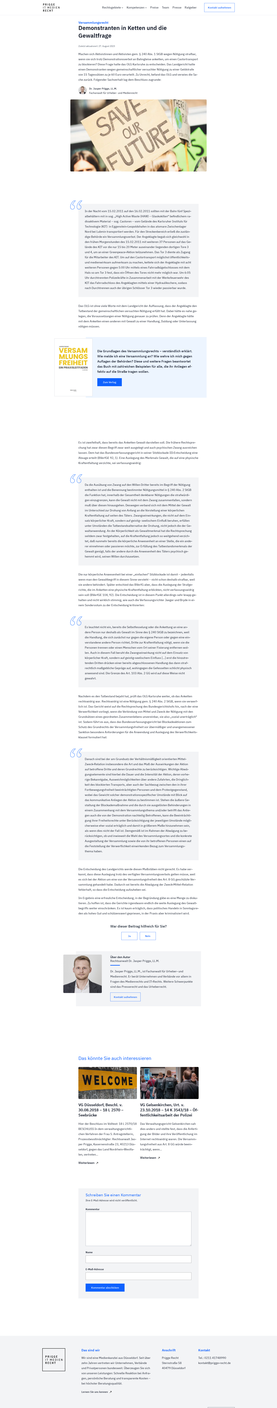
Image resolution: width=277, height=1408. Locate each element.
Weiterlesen (86, 1163)
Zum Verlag (109, 382)
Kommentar (93, 1209)
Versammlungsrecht (93, 22)
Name (89, 1252)
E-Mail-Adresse (95, 1269)
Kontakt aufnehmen (219, 7)
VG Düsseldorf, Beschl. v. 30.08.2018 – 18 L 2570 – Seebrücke (100, 1110)
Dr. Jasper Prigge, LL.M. (103, 88)
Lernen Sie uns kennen (94, 1391)
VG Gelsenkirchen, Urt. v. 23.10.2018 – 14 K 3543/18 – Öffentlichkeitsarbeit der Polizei (169, 1110)
